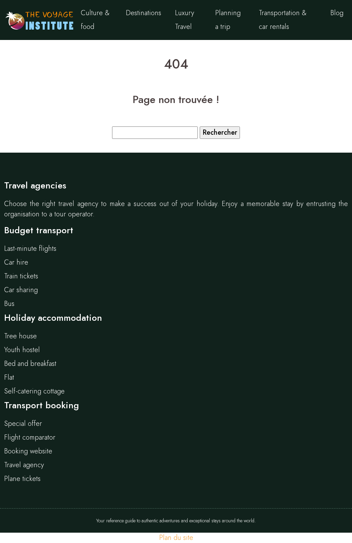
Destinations (143, 13)
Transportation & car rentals (283, 20)
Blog (336, 13)
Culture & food (95, 20)
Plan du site (176, 538)
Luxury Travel (184, 20)
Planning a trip (228, 20)
